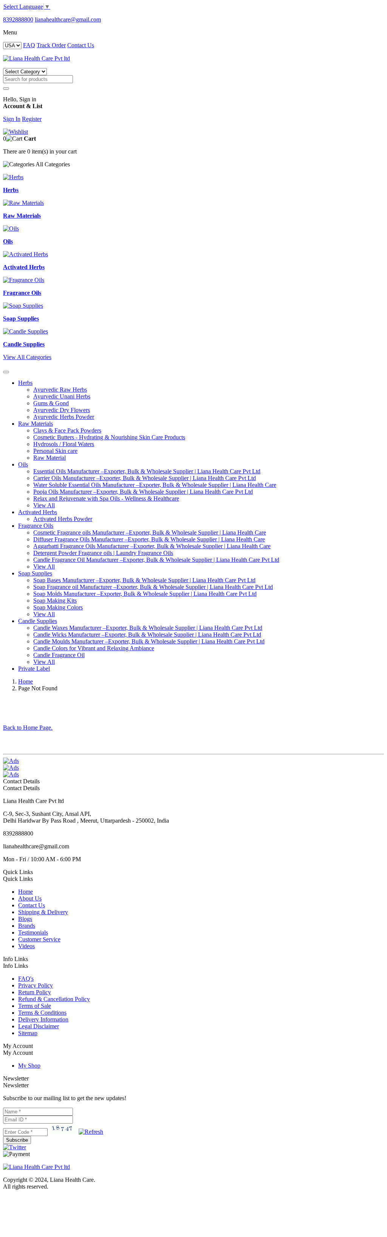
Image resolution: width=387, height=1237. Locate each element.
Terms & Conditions (42, 1012)
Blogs (25, 919)
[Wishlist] (15, 132)
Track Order (51, 45)
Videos (26, 946)
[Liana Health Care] (36, 58)
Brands (26, 925)
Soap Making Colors (58, 607)
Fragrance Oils (35, 525)
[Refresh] (91, 1131)
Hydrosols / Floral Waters (63, 444)
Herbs (25, 383)
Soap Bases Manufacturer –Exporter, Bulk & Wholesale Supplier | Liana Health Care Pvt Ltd (144, 580)
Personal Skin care (55, 451)
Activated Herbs (37, 512)
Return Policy (34, 992)
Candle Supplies (37, 621)
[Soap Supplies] (23, 305)
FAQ (29, 45)
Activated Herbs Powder (62, 519)
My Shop (29, 1065)
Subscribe (17, 1140)
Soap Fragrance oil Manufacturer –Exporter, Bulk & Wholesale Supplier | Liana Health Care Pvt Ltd (153, 587)
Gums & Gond (51, 403)
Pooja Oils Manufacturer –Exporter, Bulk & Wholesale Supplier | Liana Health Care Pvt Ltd (143, 491)
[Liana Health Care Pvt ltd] (36, 1167)
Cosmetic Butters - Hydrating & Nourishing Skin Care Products (109, 437)
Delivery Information (43, 1019)
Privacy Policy (35, 985)
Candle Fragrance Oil (59, 655)
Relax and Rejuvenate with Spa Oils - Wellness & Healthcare (106, 498)
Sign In (11, 119)
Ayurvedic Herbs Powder (63, 417)
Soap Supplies (35, 573)
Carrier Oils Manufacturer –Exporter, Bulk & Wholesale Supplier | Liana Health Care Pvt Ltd (144, 478)
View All (44, 505)
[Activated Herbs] (25, 254)
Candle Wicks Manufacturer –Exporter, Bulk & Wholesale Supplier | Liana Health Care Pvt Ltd (147, 634)
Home (25, 681)
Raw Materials (35, 423)
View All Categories (27, 357)
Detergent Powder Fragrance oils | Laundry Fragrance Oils (103, 553)
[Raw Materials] (23, 203)
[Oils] (11, 228)
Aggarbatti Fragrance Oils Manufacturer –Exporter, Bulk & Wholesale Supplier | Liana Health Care (152, 546)
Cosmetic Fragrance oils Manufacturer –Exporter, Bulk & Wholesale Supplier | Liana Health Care (149, 532)
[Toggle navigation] (6, 372)
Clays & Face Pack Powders (67, 430)
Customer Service (39, 939)
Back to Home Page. (28, 727)
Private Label (34, 668)
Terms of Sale (34, 1006)
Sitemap (27, 1033)
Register (32, 119)
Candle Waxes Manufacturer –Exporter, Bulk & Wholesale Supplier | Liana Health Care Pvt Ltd (147, 628)
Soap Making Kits (55, 600)
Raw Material (49, 457)
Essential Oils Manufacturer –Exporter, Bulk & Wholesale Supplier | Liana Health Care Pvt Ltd (146, 471)
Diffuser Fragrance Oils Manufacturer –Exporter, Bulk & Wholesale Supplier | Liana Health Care (149, 539)
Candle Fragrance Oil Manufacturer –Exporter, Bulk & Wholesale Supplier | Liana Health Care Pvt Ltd (156, 559)
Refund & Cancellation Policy (54, 999)
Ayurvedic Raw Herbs (60, 389)
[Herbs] (13, 177)
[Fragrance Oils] (23, 280)
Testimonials (33, 932)
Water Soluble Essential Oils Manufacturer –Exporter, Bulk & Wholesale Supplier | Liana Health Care (154, 485)
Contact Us (80, 45)
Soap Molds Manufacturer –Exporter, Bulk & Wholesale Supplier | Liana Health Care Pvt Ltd (145, 594)
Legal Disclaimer (38, 1026)
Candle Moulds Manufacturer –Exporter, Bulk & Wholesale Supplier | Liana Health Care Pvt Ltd (149, 641)
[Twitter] (14, 1147)
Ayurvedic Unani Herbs (61, 396)
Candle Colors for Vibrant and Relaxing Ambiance (93, 648)
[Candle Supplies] (25, 331)
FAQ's (26, 978)
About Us (30, 898)
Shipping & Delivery (43, 912)
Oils (23, 464)
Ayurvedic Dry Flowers (61, 410)
